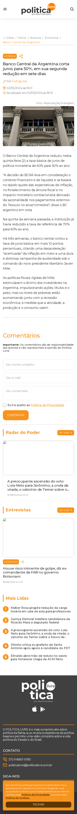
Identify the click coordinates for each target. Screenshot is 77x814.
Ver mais (64, 432)
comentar (15, 415)
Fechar (38, 804)
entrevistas (11, 562)
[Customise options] (72, 9)
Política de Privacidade (47, 405)
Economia (9, 56)
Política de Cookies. (18, 798)
